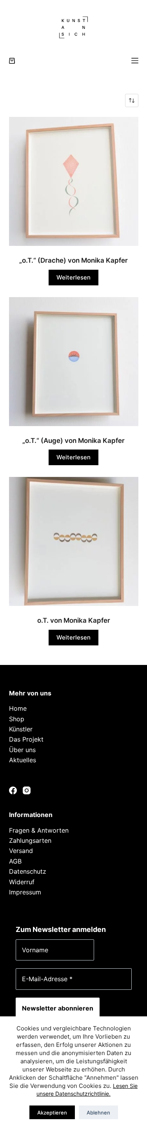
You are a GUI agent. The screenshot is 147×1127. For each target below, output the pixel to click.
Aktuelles (22, 760)
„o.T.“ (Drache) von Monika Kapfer (73, 260)
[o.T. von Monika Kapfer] (73, 541)
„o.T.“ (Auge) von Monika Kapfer (73, 440)
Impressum (25, 892)
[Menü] (134, 60)
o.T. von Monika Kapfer (73, 620)
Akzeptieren (52, 1112)
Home (18, 708)
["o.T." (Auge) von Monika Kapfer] (73, 361)
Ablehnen (98, 1112)
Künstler (21, 729)
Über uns (22, 750)
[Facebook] (13, 790)
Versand (21, 851)
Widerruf (21, 882)
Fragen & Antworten (39, 830)
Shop (16, 719)
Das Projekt (26, 739)
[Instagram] (27, 790)
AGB (15, 861)
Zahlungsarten (30, 840)
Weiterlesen (73, 277)
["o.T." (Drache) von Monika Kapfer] (73, 181)
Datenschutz (27, 871)
